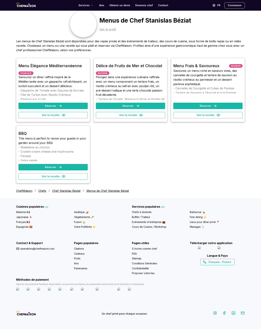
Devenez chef (144, 5)
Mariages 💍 (197, 226)
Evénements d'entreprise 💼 (148, 221)
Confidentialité (140, 268)
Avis (101, 5)
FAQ (134, 253)
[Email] (243, 313)
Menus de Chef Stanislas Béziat (107, 191)
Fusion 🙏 (79, 221)
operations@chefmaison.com (37, 248)
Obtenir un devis (119, 5)
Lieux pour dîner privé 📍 (204, 221)
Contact (163, 5)
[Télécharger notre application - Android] (227, 248)
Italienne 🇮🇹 (23, 212)
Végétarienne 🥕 (84, 217)
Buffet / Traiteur (141, 217)
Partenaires (80, 268)
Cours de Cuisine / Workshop (149, 226)
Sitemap (136, 258)
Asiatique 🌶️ (81, 212)
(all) (46, 207)
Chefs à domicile (141, 212)
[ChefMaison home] (26, 314)
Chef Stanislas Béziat (66, 191)
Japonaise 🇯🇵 (24, 217)
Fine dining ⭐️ (198, 217)
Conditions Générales (144, 263)
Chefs (42, 191)
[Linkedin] (233, 313)
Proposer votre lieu (143, 273)
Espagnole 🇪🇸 (24, 226)
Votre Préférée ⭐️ (85, 226)
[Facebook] (224, 313)
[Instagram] (215, 313)
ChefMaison (24, 191)
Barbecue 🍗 (197, 212)
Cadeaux (79, 253)
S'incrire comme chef (144, 248)
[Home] (26, 5)
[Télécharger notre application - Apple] (206, 248)
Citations (79, 248)
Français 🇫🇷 (23, 221)
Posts (77, 258)
